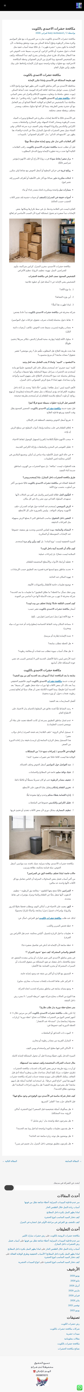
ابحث (9, 1187)
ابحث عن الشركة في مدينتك (67, 1183)
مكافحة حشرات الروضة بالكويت (65, 1235)
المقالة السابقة (73, 1161)
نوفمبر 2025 (74, 1305)
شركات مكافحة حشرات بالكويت (65, 1328)
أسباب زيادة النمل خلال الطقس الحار (63, 1207)
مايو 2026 (75, 1280)
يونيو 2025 (75, 1310)
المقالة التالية (9, 1161)
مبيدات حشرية (73, 1333)
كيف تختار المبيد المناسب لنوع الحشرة (62, 1217)
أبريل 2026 (74, 1285)
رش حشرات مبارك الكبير (33, 1235)
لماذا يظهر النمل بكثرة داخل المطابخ (63, 1212)
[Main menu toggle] (5, 5)
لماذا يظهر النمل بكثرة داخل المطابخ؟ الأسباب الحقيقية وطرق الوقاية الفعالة (45, 1253)
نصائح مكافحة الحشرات (69, 1348)
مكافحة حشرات (62, 98)
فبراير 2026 (74, 1295)
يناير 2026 (75, 1300)
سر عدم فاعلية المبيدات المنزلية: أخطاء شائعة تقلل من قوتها (52, 1202)
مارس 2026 (74, 1290)
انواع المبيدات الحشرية (28, 1262)
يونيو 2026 (75, 1275)
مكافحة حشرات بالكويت (68, 1343)
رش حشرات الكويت (70, 1323)
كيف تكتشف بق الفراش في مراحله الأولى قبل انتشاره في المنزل (50, 1222)
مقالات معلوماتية (72, 1338)
